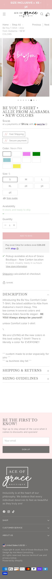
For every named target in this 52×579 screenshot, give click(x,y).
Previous (36, 25)
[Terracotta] (7, 166)
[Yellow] (16, 166)
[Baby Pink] (16, 160)
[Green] (36, 153)
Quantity (7, 219)
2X (26, 186)
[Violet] (26, 153)
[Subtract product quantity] (14, 225)
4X (10, 192)
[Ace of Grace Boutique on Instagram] (9, 512)
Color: (12, 148)
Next (46, 25)
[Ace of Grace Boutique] (26, 13)
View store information (16, 266)
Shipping (8, 274)
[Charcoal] (16, 153)
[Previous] (4, 4)
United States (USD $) (15, 545)
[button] (26, 124)
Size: (6, 173)
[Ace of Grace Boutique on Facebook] (4, 512)
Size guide (12, 198)
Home (6, 25)
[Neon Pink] (7, 153)
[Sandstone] (36, 160)
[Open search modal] (42, 14)
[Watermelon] (26, 160)
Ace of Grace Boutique (32, 550)
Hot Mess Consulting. (23, 552)
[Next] (47, 4)
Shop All (16, 25)
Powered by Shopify (13, 561)
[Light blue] (7, 160)
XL (10, 186)
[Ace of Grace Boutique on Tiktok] (13, 512)
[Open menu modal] (4, 14)
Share (9, 283)
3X (42, 186)
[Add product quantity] (5, 225)
